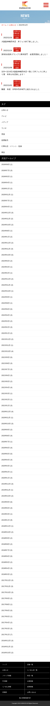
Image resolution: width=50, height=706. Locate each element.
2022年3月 (6, 321)
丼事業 (4, 692)
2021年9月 (6, 357)
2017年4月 (6, 622)
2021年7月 (6, 369)
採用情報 (30, 687)
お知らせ (12, 25)
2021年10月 (7, 351)
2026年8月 (6, 164)
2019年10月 (7, 496)
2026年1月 (6, 188)
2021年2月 (6, 399)
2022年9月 (6, 297)
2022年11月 (7, 285)
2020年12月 (7, 411)
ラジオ (4, 128)
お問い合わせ (31, 692)
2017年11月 (7, 586)
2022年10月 (7, 291)
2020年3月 (6, 466)
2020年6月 (6, 448)
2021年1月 (6, 405)
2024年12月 (7, 213)
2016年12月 (7, 641)
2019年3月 (6, 514)
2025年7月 (6, 201)
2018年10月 (7, 532)
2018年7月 (6, 550)
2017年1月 (6, 634)
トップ (4, 664)
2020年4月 (6, 460)
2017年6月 (6, 610)
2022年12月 (7, 279)
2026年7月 (6, 170)
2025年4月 (6, 207)
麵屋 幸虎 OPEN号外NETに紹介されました (20, 89)
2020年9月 (6, 430)
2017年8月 (6, 604)
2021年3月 (6, 393)
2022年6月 (6, 309)
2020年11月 (7, 418)
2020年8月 (6, 436)
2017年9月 (6, 598)
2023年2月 (6, 273)
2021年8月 (6, 363)
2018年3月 (6, 574)
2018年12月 (7, 526)
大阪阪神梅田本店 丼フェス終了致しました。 (20, 42)
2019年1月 (6, 520)
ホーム (4, 25)
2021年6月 (6, 375)
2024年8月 (6, 231)
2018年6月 (6, 556)
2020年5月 (6, 454)
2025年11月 (7, 195)
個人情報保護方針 (25, 698)
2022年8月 (6, 303)
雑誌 (17, 85)
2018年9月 (6, 538)
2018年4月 (6, 568)
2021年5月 (6, 381)
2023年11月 (7, 249)
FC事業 (4, 681)
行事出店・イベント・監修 (17, 36)
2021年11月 (7, 345)
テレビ (4, 116)
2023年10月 (7, 255)
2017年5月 (6, 616)
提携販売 (4, 140)
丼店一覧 (30, 675)
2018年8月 (6, 544)
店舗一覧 (30, 664)
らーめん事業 (6, 687)
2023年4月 (6, 267)
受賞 (17, 50)
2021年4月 (6, 387)
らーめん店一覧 (32, 670)
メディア (17, 83)
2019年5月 (6, 508)
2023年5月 (6, 261)
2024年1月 (6, 237)
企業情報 (30, 681)
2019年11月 (7, 490)
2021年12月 (7, 339)
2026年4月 (6, 182)
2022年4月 (6, 315)
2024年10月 (7, 225)
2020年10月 (7, 424)
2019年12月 (7, 484)
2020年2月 (6, 472)
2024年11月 (7, 219)
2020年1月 (6, 478)
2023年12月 (7, 243)
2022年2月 (6, 327)
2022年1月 (6, 333)
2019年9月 (6, 502)
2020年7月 (6, 442)
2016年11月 (7, 647)
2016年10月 (7, 653)
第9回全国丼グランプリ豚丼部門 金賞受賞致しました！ (24, 54)
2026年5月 (6, 176)
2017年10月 (7, 592)
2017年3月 (6, 628)
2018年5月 (6, 562)
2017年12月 (7, 580)
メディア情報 (6, 675)
